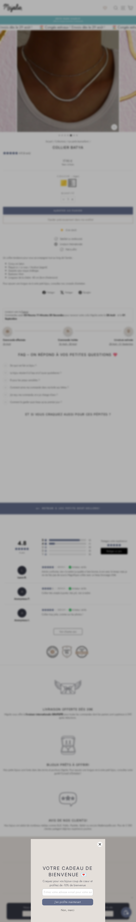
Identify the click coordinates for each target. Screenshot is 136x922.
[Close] (99, 826)
